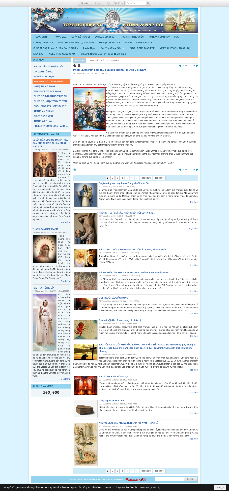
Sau (193, 65)
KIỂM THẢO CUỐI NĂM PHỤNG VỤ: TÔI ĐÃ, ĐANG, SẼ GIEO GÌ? (132, 249)
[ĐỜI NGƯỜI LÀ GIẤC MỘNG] (85, 304)
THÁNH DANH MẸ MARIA (45, 229)
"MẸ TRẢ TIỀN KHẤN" (44, 288)
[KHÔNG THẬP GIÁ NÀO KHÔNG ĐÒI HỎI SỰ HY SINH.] (85, 228)
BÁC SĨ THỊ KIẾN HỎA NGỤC (114, 376)
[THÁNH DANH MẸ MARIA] (44, 249)
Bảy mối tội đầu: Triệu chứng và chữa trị (120, 320)
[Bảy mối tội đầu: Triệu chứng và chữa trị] (85, 329)
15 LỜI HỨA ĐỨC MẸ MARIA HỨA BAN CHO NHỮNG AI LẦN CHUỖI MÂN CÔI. (50, 143)
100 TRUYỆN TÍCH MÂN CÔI (46, 134)
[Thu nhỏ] (75, 65)
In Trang (74, 169)
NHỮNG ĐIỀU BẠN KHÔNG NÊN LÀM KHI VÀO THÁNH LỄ (128, 423)
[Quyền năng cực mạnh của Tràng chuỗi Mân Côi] (85, 195)
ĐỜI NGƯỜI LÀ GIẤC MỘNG (113, 298)
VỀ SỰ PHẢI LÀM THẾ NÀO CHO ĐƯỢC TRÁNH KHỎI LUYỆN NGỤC (134, 272)
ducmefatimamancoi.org (96, 479)
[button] (113, 48)
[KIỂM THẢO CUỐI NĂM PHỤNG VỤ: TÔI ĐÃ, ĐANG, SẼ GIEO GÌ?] (85, 258)
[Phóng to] (79, 65)
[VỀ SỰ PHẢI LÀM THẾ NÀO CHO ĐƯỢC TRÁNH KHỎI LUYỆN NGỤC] (85, 281)
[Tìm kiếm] (148, 3)
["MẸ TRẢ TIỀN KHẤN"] (44, 322)
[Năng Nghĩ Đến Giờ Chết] (85, 408)
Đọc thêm (65, 222)
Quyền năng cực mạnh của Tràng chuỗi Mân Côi (124, 183)
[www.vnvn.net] (135, 479)
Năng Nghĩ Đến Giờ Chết (111, 400)
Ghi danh (98, 3)
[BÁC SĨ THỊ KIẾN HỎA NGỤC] (85, 385)
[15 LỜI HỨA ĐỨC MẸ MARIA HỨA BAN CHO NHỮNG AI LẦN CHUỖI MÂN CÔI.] (44, 164)
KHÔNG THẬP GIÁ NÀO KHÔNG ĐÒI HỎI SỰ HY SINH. (127, 213)
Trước (185, 65)
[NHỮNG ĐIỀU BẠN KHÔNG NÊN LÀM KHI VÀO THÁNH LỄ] (85, 444)
